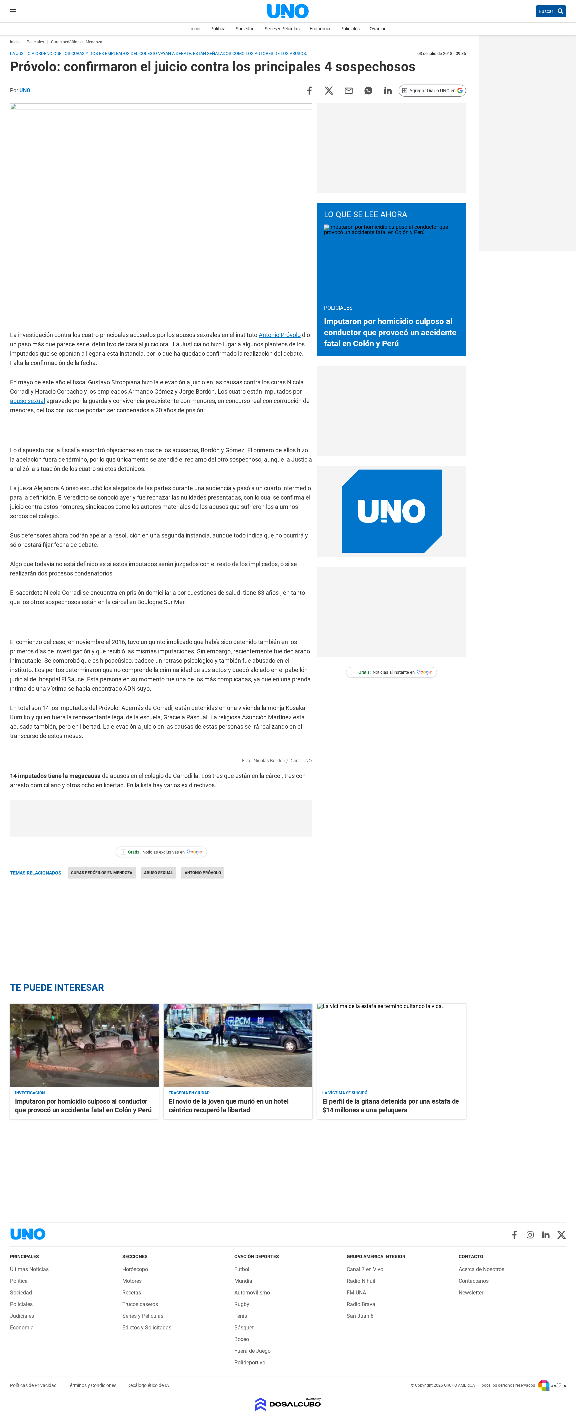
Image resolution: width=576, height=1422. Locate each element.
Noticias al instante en (384, 672)
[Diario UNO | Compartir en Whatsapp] (368, 90)
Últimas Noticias (29, 1269)
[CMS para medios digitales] (288, 1405)
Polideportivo (249, 1362)
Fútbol (241, 1269)
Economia (320, 28)
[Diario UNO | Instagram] (530, 1235)
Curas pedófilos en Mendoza (101, 873)
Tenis (240, 1316)
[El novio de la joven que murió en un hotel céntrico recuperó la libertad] (238, 1045)
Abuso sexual (158, 873)
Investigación (30, 1093)
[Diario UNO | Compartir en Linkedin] (388, 90)
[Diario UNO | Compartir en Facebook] (309, 90)
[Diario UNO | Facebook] (514, 1235)
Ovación (378, 28)
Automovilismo (252, 1292)
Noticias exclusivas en (153, 852)
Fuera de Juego (252, 1351)
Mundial (244, 1281)
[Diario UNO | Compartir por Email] (349, 90)
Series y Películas (282, 28)
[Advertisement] (161, 818)
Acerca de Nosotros (481, 1269)
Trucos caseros (140, 1304)
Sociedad (245, 28)
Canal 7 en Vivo (365, 1269)
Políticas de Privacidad (34, 1385)
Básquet (244, 1327)
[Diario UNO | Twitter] (561, 1235)
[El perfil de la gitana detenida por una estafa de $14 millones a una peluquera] (391, 1045)
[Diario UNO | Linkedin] (545, 1235)
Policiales (350, 28)
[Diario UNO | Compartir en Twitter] (329, 90)
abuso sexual (27, 400)
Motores (132, 1281)
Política (218, 28)
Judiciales (22, 1316)
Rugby (241, 1304)
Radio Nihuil (361, 1281)
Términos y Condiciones (92, 1385)
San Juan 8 (360, 1316)
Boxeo (241, 1339)
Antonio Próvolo (280, 334)
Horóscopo (135, 1269)
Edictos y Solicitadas (146, 1327)
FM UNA (356, 1292)
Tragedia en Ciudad (189, 1093)
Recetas (131, 1292)
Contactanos (474, 1281)
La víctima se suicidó (344, 1093)
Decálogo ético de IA (148, 1385)
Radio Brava (361, 1304)
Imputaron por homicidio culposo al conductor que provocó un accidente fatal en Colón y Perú (390, 332)
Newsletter (471, 1292)
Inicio (194, 28)
